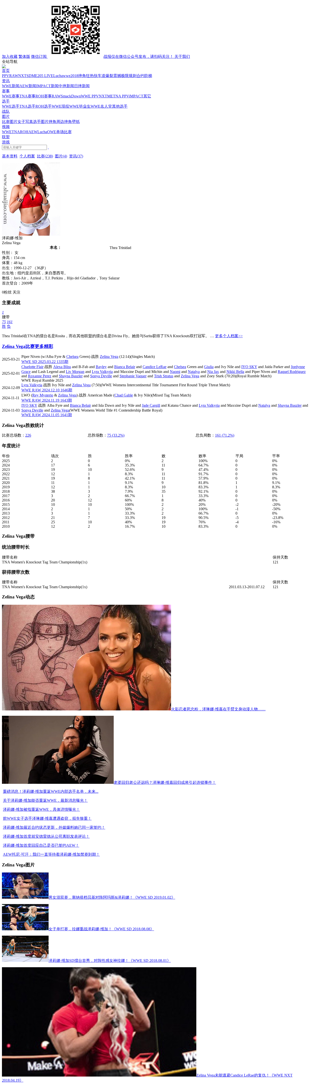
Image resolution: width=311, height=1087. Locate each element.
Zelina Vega (109, 356)
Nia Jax (213, 372)
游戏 (6, 142)
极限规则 (129, 76)
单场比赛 (64, 132)
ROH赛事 (43, 96)
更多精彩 (44, 346)
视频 (6, 127)
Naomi (175, 372)
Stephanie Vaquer (133, 376)
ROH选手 (43, 106)
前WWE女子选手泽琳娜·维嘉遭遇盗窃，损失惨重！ (47, 818)
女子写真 (25, 122)
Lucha (58, 76)
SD (29, 76)
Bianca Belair (124, 367)
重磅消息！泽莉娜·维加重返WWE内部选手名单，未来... (50, 791)
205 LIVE (45, 76)
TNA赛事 (27, 96)
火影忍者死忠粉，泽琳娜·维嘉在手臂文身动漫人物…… (218, 709)
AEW (32, 132)
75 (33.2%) (115, 435)
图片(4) (61, 156)
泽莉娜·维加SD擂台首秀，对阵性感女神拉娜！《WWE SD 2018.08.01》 (110, 960)
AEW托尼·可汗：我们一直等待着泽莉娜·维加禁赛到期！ (51, 854)
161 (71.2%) (224, 435)
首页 (6, 71)
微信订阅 (102, 56)
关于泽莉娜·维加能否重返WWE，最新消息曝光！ (45, 800)
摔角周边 (56, 122)
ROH (24, 132)
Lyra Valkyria (102, 372)
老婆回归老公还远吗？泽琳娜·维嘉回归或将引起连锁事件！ (165, 782)
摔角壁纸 (72, 122)
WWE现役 (60, 106)
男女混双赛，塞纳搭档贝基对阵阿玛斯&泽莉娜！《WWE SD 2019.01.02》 (112, 897)
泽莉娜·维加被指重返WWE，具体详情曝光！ (41, 809)
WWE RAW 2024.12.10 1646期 (46, 390)
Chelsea (72, 356)
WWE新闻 (10, 86)
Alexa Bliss (62, 367)
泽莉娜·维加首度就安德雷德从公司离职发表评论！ (46, 836)
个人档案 (27, 156)
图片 (6, 116)
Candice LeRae (154, 367)
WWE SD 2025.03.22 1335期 (44, 362)
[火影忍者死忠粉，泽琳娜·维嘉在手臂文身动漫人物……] (86, 709)
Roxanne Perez (39, 376)
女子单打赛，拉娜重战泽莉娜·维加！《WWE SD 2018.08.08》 (101, 929)
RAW (13, 76)
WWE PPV (90, 96)
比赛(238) (45, 156)
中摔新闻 (66, 86)
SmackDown (71, 96)
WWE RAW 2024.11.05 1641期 (46, 415)
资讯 (6, 81)
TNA (16, 132)
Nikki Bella (235, 372)
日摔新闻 (82, 86)
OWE (51, 132)
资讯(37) (76, 156)
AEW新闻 (27, 86)
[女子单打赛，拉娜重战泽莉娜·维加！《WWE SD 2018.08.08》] (25, 929)
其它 (147, 96)
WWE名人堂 (101, 106)
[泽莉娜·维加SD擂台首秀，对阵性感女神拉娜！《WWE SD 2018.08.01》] (25, 960)
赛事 (6, 91)
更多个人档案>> (229, 336)
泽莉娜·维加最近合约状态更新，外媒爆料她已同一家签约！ (54, 827)
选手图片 (41, 122)
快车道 (99, 76)
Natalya (194, 372)
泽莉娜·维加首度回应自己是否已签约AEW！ (41, 845)
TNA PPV (121, 96)
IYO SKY (249, 367)
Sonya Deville (101, 376)
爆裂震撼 (113, 76)
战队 (6, 111)
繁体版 (24, 56)
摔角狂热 (86, 76)
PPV (5, 76)
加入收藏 (9, 56)
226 (28, 435)
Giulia (209, 367)
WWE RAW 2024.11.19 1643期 (46, 400)
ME (34, 76)
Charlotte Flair (32, 367)
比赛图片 (9, 122)
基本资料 (9, 156)
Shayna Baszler (71, 376)
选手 (6, 101)
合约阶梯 (144, 76)
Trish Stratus (163, 376)
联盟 (6, 137)
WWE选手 (10, 106)
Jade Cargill (151, 405)
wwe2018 (70, 76)
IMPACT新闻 (47, 86)
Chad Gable (123, 395)
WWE (7, 132)
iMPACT (136, 96)
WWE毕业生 (80, 106)
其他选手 (120, 106)
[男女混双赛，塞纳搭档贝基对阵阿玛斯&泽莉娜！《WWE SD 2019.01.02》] (25, 897)
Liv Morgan (75, 372)
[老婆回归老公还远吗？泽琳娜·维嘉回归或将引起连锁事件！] (58, 782)
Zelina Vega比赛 (18, 346)
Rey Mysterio (42, 395)
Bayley (101, 367)
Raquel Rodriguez (292, 372)
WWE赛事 (10, 96)
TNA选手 (27, 106)
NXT (22, 76)
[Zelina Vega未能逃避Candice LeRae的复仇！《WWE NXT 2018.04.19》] (99, 1075)
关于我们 (182, 56)
